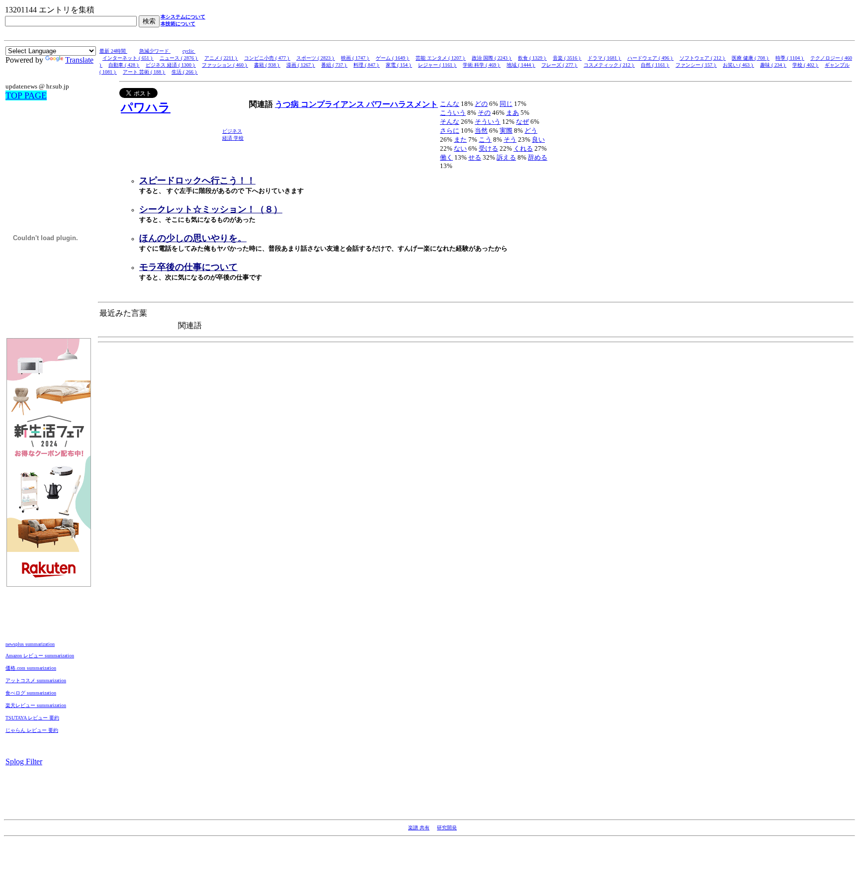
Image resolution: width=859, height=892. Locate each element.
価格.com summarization (30, 668)
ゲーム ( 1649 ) (393, 58)
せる (474, 157)
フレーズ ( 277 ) (559, 65)
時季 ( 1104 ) (789, 58)
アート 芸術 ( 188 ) (144, 72)
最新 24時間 (113, 51)
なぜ (522, 121)
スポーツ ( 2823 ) (315, 58)
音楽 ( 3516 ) (567, 58)
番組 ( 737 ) (334, 65)
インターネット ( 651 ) (128, 58)
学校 (239, 138)
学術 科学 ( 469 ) (482, 65)
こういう (453, 112)
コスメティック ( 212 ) (609, 65)
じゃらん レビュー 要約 (31, 730)
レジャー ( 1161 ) (437, 65)
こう (485, 139)
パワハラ (146, 107)
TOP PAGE (26, 95)
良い (538, 139)
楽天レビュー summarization (35, 705)
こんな (449, 103)
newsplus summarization (30, 644)
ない (460, 148)
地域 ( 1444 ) (521, 65)
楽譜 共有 (419, 827)
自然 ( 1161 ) (655, 65)
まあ (512, 112)
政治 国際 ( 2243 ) (492, 58)
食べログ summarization (30, 693)
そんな (449, 121)
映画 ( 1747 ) (355, 58)
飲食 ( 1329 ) (532, 58)
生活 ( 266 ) (185, 72)
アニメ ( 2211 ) (221, 58)
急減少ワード (155, 51)
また (460, 139)
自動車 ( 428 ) (124, 65)
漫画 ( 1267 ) (300, 65)
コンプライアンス (333, 104)
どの (481, 103)
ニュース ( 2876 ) (179, 58)
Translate (79, 60)
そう (510, 139)
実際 (506, 130)
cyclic (188, 51)
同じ (506, 103)
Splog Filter (23, 761)
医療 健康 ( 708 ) (751, 58)
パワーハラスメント (402, 104)
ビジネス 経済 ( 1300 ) (171, 65)
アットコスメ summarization (35, 680)
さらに (449, 130)
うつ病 (288, 104)
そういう (488, 121)
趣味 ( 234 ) (773, 65)
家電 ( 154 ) (399, 65)
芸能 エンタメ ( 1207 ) (441, 58)
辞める (537, 157)
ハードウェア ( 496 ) (650, 58)
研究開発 (447, 827)
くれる (523, 148)
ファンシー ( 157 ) (696, 65)
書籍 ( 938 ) (267, 65)
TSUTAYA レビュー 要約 (32, 717)
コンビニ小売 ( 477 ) (267, 58)
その (484, 112)
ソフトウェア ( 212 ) (703, 58)
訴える (506, 157)
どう (530, 130)
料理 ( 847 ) (366, 65)
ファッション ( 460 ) (225, 65)
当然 (481, 130)
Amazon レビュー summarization (39, 655)
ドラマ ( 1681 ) (604, 58)
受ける (488, 148)
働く (446, 157)
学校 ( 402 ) (805, 65)
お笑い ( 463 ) (738, 65)
